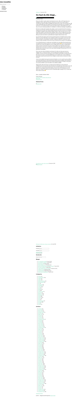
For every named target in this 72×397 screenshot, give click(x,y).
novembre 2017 (41, 353)
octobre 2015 (40, 382)
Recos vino (4, 8)
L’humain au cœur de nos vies (42, 163)
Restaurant (40, 295)
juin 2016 (40, 372)
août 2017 (40, 356)
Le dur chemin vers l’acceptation (44, 268)
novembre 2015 (41, 381)
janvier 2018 (40, 350)
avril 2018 (40, 347)
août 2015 (40, 384)
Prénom (37, 248)
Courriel (37, 250)
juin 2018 (40, 344)
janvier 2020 (40, 325)
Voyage (39, 304)
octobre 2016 (40, 368)
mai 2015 (40, 388)
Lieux (39, 288)
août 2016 (40, 370)
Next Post (38, 78)
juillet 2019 (40, 329)
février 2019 (40, 335)
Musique (39, 289)
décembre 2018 (41, 337)
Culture (39, 279)
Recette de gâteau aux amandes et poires (46, 266)
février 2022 (40, 311)
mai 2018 (40, 346)
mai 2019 (40, 332)
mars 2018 (40, 348)
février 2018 (40, 349)
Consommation (41, 277)
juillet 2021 (40, 314)
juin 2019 (40, 330)
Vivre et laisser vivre (42, 265)
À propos (4, 9)
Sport (39, 298)
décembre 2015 (41, 379)
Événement (40, 284)
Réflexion (38, 12)
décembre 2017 (41, 351)
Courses (3, 7)
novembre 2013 (41, 389)
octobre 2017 (40, 354)
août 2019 (40, 328)
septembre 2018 (41, 341)
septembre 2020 (41, 319)
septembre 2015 (41, 383)
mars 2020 (40, 322)
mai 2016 (40, 374)
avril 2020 (40, 321)
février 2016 (40, 377)
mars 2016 (40, 376)
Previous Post (39, 79)
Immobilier (40, 285)
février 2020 (40, 323)
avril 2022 (40, 308)
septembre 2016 (41, 369)
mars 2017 (40, 362)
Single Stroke (52, 395)
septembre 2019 (41, 327)
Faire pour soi (40, 263)
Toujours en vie (41, 269)
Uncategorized (41, 300)
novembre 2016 (41, 367)
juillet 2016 (40, 371)
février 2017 (40, 363)
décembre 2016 (41, 365)
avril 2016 (40, 375)
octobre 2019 (40, 326)
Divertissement (41, 282)
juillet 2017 (40, 357)
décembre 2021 (41, 312)
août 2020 (40, 320)
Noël (39, 290)
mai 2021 (40, 315)
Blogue (3, 6)
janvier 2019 (40, 336)
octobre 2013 (40, 390)
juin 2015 (40, 386)
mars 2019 (40, 334)
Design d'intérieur (41, 281)
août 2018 (40, 342)
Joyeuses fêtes (40, 270)
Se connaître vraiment (42, 262)
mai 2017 (40, 360)
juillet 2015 (40, 385)
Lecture (39, 286)
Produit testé (40, 291)
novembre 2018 (41, 339)
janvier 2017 (40, 364)
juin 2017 (40, 358)
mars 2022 (40, 309)
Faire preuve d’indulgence (43, 272)
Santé (39, 296)
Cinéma (39, 276)
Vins (39, 303)
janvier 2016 (40, 378)
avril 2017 (40, 361)
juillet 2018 (40, 343)
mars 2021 (40, 318)
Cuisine (39, 278)
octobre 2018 (40, 340)
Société (39, 297)
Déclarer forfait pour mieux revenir (43, 244)
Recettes (39, 292)
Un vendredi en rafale (42, 261)
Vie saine (39, 302)
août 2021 (40, 313)
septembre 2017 (41, 355)
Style (39, 299)
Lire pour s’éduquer (42, 267)
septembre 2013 (41, 391)
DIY (39, 283)
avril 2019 (40, 333)
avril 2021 (40, 316)
